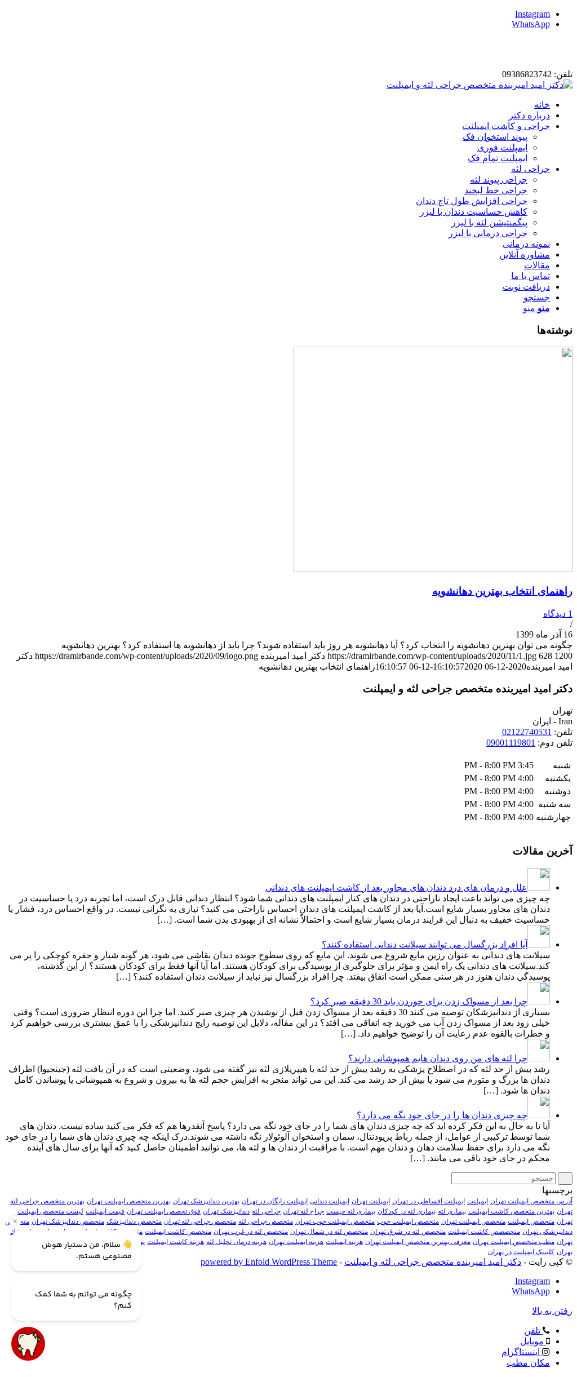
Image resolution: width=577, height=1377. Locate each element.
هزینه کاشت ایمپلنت (175, 1242)
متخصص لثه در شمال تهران (329, 1232)
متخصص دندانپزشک (134, 1221)
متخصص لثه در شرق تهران (408, 1232)
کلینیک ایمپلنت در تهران (521, 1252)
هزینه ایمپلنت (344, 1242)
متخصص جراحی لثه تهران (200, 1221)
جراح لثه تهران (303, 1211)
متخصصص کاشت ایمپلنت (484, 1232)
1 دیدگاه (557, 613)
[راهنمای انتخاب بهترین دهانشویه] (433, 569)
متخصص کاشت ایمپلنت (178, 1232)
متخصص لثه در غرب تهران (251, 1232)
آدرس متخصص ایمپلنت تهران (531, 1201)
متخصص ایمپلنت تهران (473, 1221)
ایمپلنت (477, 1201)
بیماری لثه (452, 1211)
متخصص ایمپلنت (531, 1221)
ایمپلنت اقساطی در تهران (428, 1201)
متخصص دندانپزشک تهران (68, 1221)
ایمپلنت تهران (371, 1201)
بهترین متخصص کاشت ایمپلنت (511, 1211)
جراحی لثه (266, 1211)
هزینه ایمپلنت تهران (296, 1242)
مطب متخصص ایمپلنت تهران (513, 1242)
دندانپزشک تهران (226, 1211)
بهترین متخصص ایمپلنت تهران (129, 1201)
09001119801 (510, 742)
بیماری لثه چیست (350, 1211)
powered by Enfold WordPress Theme (269, 1262)
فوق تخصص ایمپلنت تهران (164, 1211)
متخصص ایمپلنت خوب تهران (335, 1221)
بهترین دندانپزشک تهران (206, 1201)
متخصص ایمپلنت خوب (408, 1221)
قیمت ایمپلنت (105, 1211)
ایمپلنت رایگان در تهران (275, 1201)
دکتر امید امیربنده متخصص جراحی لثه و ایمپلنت (432, 1262)
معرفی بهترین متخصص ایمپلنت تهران (418, 1242)
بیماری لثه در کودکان (407, 1211)
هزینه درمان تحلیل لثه (236, 1242)
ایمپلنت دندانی (329, 1201)
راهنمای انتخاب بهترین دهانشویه (502, 591)
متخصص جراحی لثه (265, 1221)
